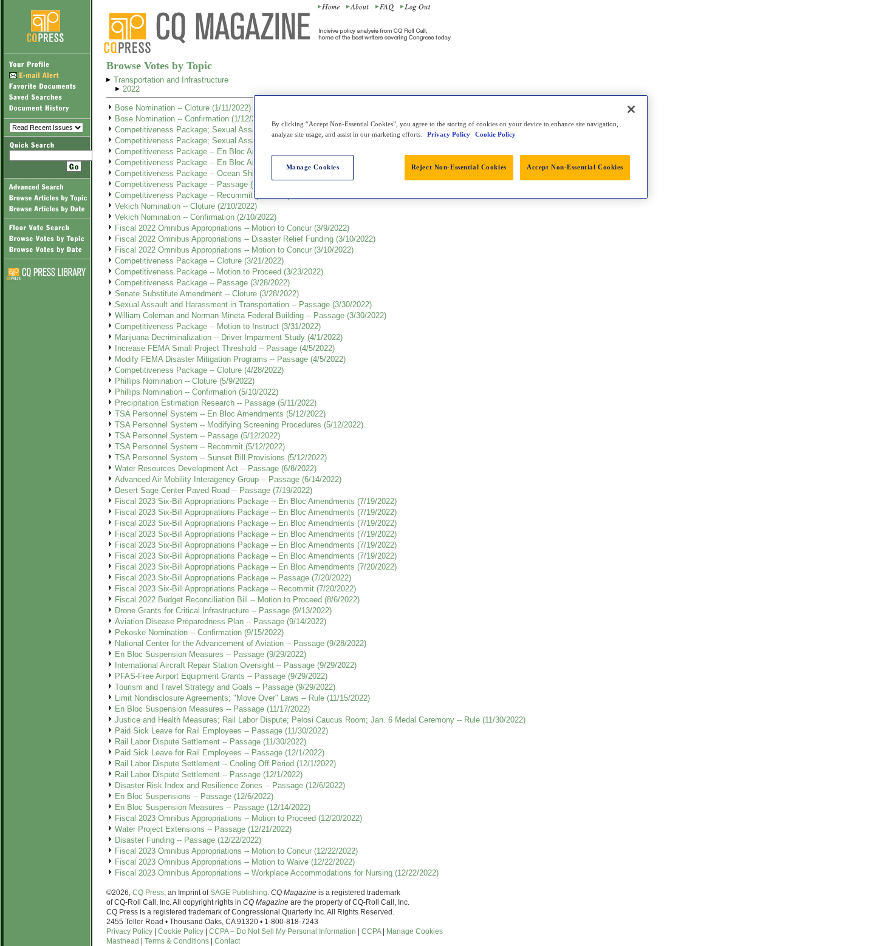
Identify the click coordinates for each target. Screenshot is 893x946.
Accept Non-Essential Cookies (575, 167)
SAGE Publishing (238, 892)
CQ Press (148, 892)
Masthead (122, 941)
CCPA (371, 931)
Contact (227, 941)
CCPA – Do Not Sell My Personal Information (282, 931)
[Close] (631, 109)
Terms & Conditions (177, 941)
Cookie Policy (181, 931)
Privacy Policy (129, 931)
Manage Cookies (414, 931)
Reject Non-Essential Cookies (459, 167)
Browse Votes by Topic (159, 66)
